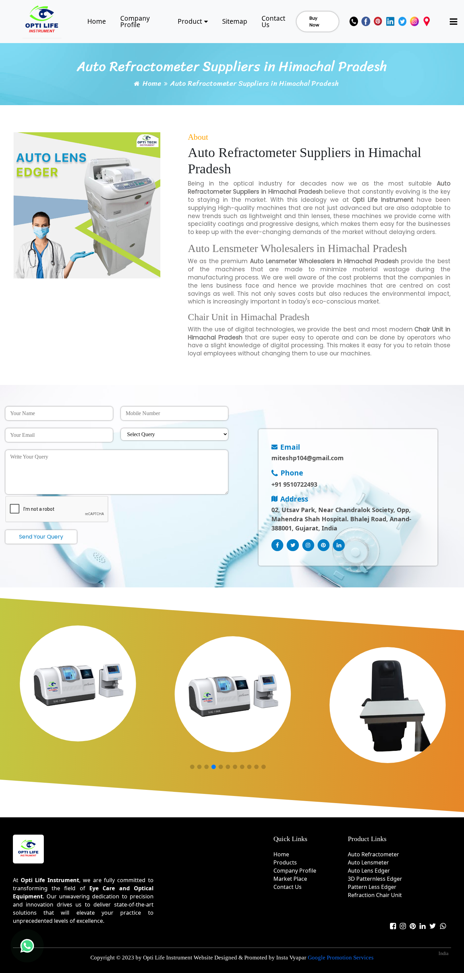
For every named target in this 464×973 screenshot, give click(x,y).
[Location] (426, 21)
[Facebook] (365, 21)
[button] (192, 767)
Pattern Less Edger (372, 887)
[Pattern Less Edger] (232, 694)
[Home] (42, 20)
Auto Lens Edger (369, 870)
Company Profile (135, 21)
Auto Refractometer (373, 854)
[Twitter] (402, 21)
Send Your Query (41, 537)
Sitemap (234, 21)
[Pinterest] (378, 21)
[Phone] (354, 21)
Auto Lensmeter (368, 862)
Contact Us (273, 21)
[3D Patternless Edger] (77, 683)
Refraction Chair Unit (375, 895)
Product (190, 21)
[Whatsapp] (443, 926)
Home (96, 21)
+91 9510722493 (294, 484)
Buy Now (314, 21)
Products (285, 862)
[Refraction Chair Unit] (387, 705)
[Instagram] (414, 21)
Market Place (290, 878)
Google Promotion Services (341, 957)
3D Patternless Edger (375, 878)
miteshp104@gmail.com (307, 458)
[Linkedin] (390, 21)
